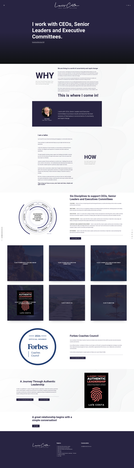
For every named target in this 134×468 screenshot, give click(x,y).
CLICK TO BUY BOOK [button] (44, 399)
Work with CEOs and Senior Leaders (64, 446)
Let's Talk (59, 456)
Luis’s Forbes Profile (101, 352)
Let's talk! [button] (36, 426)
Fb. (132, 232)
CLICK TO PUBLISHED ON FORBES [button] (78, 357)
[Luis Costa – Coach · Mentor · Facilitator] (67, 5)
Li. (132, 238)
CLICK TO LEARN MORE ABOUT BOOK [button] (25, 399)
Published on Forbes (61, 454)
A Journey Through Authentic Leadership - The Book (67, 453)
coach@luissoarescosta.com (86, 446)
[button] (126, 5)
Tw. (132, 236)
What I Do (59, 450)
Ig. (132, 234)
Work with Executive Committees (63, 447)
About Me (59, 451)
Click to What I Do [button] (75, 238)
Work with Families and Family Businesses (65, 449)
